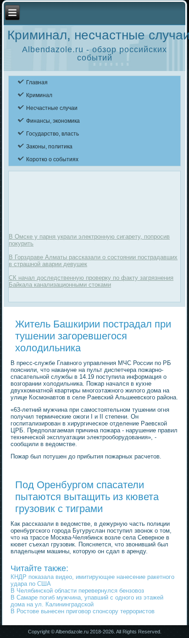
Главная (37, 82)
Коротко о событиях (52, 159)
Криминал (39, 95)
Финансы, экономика (53, 121)
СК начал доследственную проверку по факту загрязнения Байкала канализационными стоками (91, 281)
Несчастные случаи (52, 108)
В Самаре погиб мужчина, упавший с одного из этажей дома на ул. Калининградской (87, 601)
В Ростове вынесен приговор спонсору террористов (83, 611)
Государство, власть (52, 134)
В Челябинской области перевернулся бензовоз (77, 590)
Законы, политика (49, 146)
